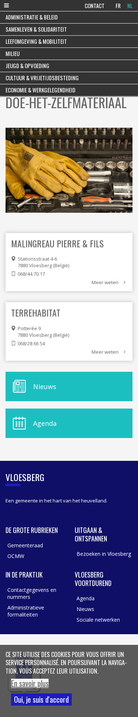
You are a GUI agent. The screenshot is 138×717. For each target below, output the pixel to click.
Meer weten (105, 282)
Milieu (13, 53)
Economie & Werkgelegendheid (40, 89)
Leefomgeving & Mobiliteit (36, 41)
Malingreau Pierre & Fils (57, 243)
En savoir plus (30, 683)
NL (129, 5)
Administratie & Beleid (32, 17)
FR (118, 5)
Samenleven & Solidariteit (36, 29)
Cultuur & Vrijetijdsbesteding (42, 77)
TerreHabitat (35, 312)
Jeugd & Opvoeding (27, 65)
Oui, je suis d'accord (41, 699)
